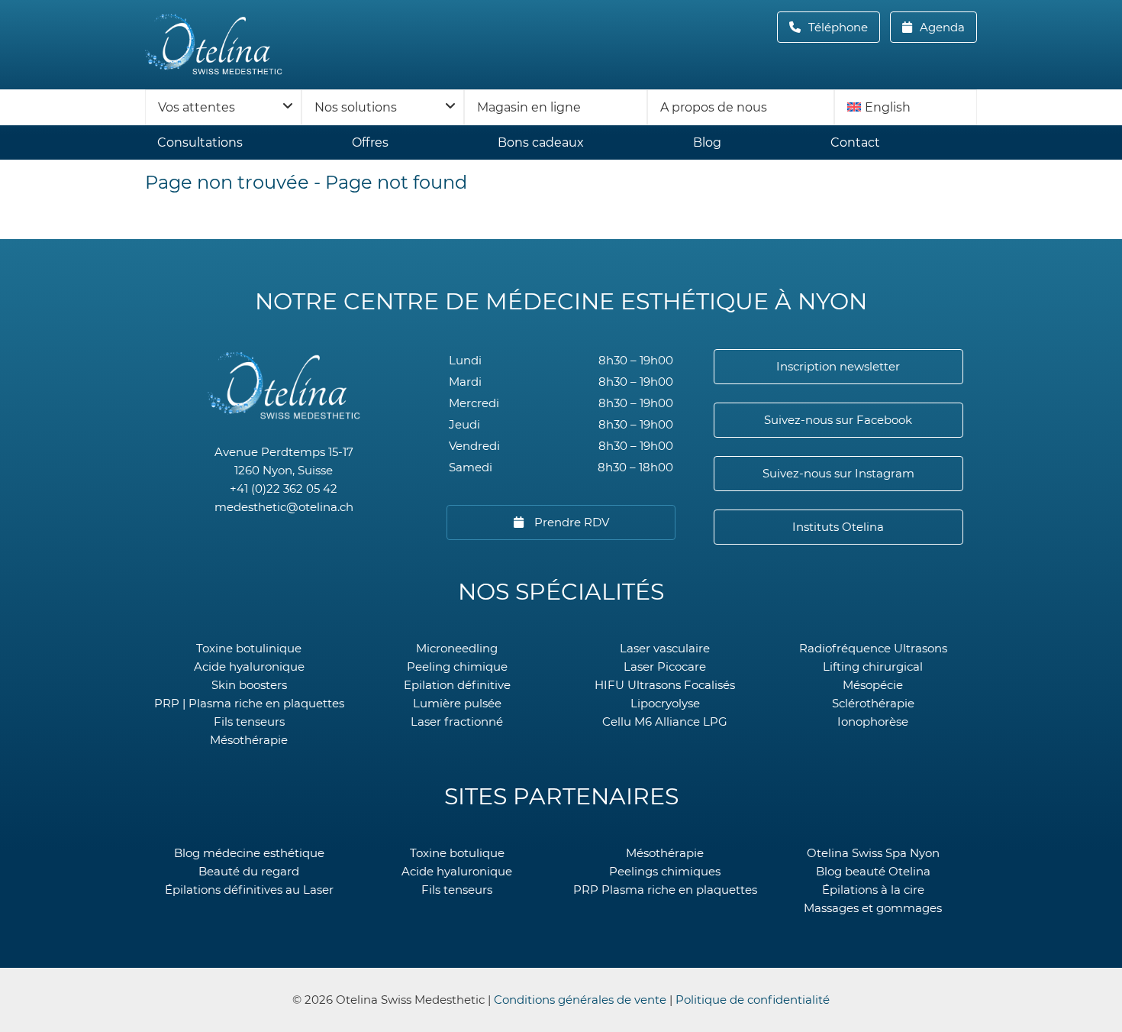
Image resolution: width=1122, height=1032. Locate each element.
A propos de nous (713, 107)
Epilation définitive (457, 685)
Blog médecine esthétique (249, 853)
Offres (370, 142)
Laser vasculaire (665, 648)
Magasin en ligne (529, 107)
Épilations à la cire (873, 889)
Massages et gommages (873, 908)
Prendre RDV (570, 522)
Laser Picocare (665, 666)
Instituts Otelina (838, 526)
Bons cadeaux (541, 142)
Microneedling (457, 648)
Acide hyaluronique (249, 666)
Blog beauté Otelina (873, 871)
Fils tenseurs (249, 721)
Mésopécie (873, 685)
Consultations (200, 142)
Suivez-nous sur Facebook (838, 419)
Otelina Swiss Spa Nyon (873, 853)
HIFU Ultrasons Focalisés (665, 685)
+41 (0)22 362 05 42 (283, 488)
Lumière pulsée (457, 703)
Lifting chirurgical (873, 666)
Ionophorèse (872, 721)
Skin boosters (249, 685)
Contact (855, 142)
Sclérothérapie (873, 703)
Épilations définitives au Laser (249, 889)
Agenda (941, 27)
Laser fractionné (457, 721)
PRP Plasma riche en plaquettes (665, 889)
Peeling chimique (457, 666)
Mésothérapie (249, 740)
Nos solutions (355, 107)
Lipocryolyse (665, 703)
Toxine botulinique (248, 648)
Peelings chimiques (665, 871)
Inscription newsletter (838, 366)
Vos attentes (196, 107)
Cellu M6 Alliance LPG (664, 721)
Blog (707, 142)
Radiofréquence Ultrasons (873, 648)
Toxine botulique (457, 853)
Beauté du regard (248, 871)
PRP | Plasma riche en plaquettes (249, 703)
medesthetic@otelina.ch (283, 507)
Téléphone (842, 27)
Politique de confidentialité (752, 999)
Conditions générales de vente (580, 999)
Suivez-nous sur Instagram (838, 473)
